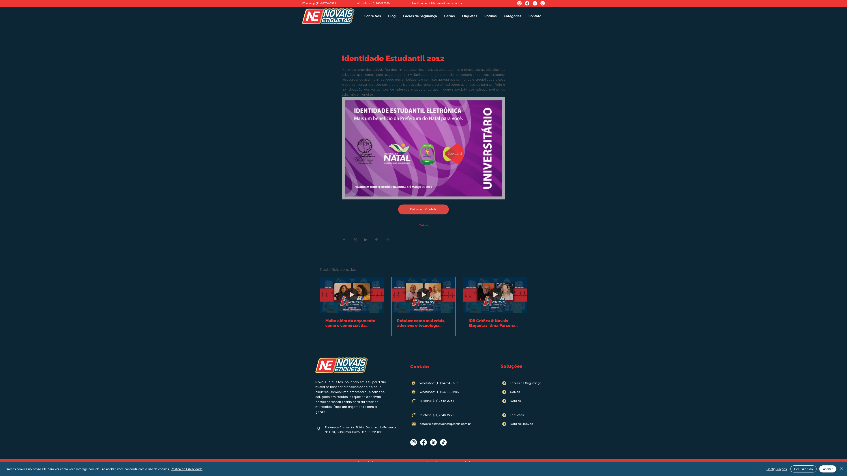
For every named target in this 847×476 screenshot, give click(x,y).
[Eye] (318, 428)
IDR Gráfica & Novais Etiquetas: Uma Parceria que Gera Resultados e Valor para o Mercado (491, 323)
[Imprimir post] (387, 239)
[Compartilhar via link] (376, 239)
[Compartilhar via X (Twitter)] (355, 239)
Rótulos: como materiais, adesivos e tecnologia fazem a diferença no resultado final (421, 323)
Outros (423, 225)
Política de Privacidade (186, 469)
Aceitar (828, 469)
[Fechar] (841, 468)
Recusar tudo (803, 469)
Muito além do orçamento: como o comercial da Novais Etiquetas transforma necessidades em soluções (351, 323)
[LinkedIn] (535, 3)
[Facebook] (527, 3)
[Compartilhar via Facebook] (344, 239)
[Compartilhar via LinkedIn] (366, 239)
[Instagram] (519, 3)
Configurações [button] (776, 469)
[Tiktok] (542, 3)
